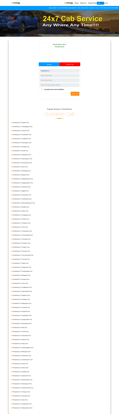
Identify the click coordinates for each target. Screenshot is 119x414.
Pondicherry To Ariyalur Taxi (21, 122)
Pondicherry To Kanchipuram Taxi (22, 158)
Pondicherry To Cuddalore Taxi (22, 138)
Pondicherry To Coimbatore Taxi (22, 134)
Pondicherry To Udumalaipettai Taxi (23, 347)
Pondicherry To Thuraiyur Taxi (21, 392)
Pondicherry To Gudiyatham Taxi (22, 404)
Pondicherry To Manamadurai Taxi (22, 408)
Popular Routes (93, 3)
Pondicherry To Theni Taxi (20, 227)
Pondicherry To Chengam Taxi (21, 396)
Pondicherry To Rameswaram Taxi (22, 379)
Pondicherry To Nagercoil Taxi (21, 295)
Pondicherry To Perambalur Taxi (22, 195)
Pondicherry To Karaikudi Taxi (21, 311)
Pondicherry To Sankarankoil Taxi (22, 291)
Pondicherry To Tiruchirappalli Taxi (23, 235)
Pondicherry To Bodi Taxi (20, 327)
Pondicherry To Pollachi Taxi (21, 339)
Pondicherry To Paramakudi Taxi (22, 323)
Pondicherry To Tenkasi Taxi (21, 219)
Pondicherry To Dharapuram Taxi (22, 383)
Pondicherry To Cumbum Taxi (21, 307)
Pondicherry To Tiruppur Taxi (21, 247)
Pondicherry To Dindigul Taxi (21, 146)
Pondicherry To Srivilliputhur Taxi (22, 287)
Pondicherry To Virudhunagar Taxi (22, 271)
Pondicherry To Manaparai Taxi (22, 351)
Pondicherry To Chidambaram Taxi (23, 359)
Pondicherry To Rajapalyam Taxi (22, 303)
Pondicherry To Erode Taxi (20, 150)
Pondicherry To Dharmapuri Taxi (22, 142)
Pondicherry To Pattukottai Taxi (22, 355)
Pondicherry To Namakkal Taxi (21, 187)
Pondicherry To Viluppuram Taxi (22, 267)
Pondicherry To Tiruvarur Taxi (21, 259)
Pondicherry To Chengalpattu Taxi (22, 126)
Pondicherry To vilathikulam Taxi (22, 315)
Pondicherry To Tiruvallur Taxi (21, 251)
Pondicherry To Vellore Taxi (20, 263)
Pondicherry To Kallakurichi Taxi (22, 154)
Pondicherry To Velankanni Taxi (22, 375)
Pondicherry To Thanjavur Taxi (21, 223)
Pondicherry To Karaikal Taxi (21, 371)
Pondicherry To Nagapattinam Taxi (23, 183)
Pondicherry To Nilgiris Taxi (20, 191)
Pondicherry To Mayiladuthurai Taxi (23, 179)
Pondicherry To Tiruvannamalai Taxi (23, 255)
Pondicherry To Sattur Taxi (20, 283)
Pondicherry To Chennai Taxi (21, 130)
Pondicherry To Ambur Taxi (20, 367)
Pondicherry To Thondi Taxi (21, 331)
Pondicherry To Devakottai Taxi (22, 335)
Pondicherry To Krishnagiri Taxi (22, 170)
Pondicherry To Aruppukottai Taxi (22, 319)
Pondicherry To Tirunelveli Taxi (21, 239)
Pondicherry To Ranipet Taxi (21, 207)
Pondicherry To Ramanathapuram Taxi (24, 203)
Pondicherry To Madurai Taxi (21, 175)
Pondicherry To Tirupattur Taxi (21, 243)
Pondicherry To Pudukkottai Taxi (22, 199)
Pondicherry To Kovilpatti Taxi (21, 299)
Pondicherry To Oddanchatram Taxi (23, 387)
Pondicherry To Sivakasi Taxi (21, 279)
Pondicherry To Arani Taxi (20, 400)
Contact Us (104, 3)
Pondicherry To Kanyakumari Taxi (22, 162)
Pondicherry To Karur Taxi (20, 166)
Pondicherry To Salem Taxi (20, 211)
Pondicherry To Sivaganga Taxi (22, 215)
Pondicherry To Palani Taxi (20, 343)
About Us (83, 3)
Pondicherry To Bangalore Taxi (21, 275)
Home (76, 3)
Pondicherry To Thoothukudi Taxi (22, 231)
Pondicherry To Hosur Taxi (20, 363)
